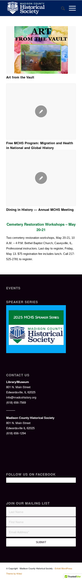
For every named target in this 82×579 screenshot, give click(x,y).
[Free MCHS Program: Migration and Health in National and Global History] (41, 111)
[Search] (61, 8)
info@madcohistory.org (21, 397)
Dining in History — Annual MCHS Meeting (40, 209)
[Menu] (70, 8)
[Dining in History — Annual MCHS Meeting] (41, 178)
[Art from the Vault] (41, 50)
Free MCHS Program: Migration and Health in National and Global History (39, 145)
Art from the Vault (20, 77)
